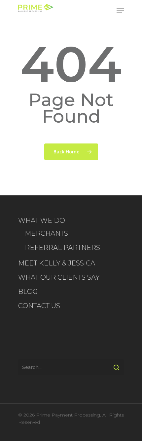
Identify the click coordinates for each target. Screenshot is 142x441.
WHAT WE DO (41, 220)
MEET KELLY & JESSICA (56, 263)
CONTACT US (39, 306)
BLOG (28, 292)
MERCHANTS (46, 233)
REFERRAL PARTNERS (62, 248)
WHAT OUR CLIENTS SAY (59, 277)
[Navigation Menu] (120, 10)
